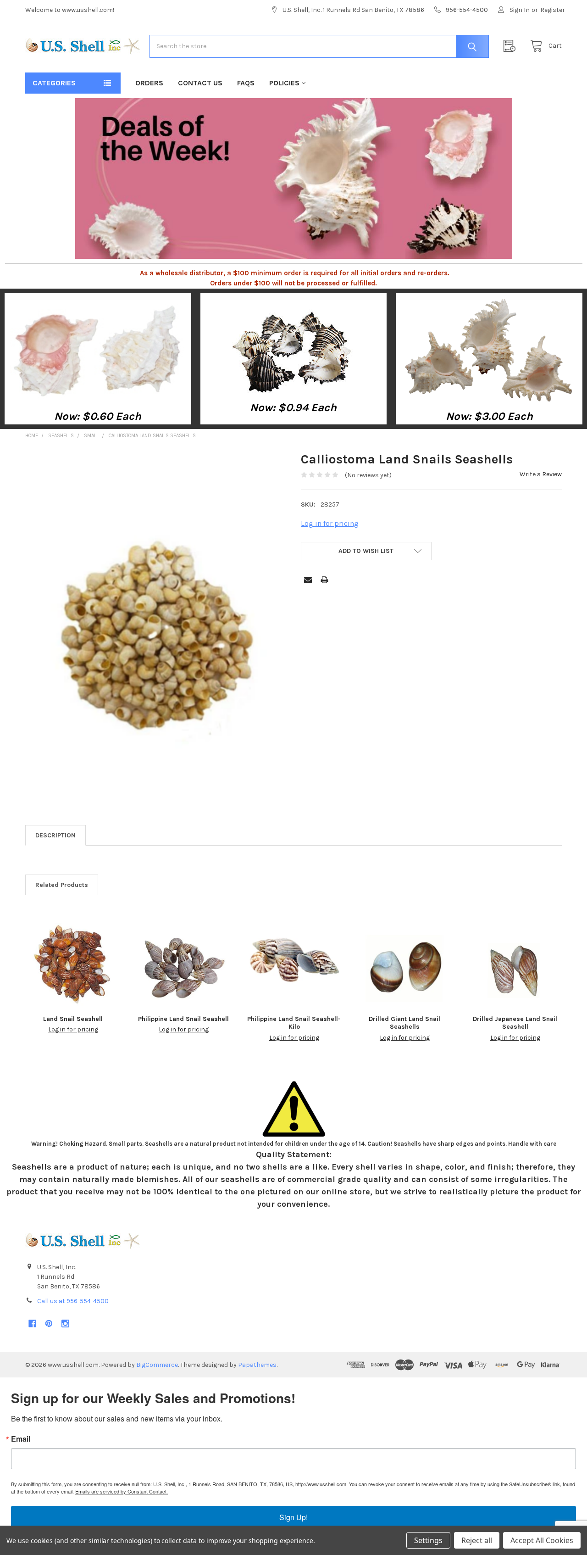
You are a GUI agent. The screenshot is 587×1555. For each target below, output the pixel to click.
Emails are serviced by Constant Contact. (121, 1491)
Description (55, 835)
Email (20, 1439)
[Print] (324, 580)
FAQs (246, 82)
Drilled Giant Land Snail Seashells (404, 1023)
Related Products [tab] (61, 885)
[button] (98, 350)
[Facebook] (32, 1323)
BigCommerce (157, 1365)
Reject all (476, 1540)
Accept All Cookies (541, 1540)
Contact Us (200, 82)
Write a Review (541, 474)
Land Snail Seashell (73, 1019)
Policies (284, 82)
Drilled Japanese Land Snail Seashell (515, 1023)
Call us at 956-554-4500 (73, 1301)
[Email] (308, 580)
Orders (149, 82)
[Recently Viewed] (511, 46)
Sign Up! (293, 1517)
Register (552, 10)
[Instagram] (65, 1323)
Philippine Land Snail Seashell (183, 1019)
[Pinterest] (49, 1323)
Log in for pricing (330, 523)
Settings (428, 1540)
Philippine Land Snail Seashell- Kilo (294, 1023)
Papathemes (257, 1365)
